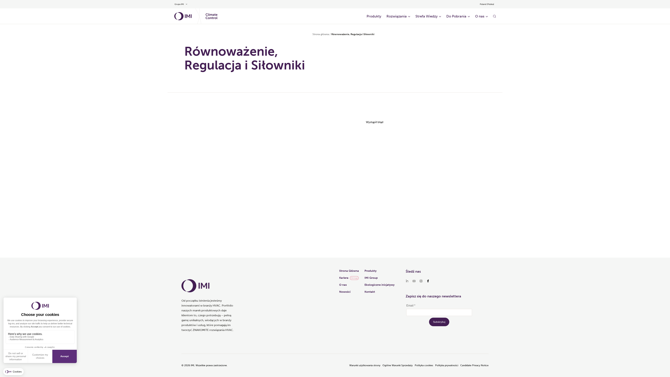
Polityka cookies (424, 365)
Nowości (345, 291)
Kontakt (369, 291)
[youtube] (414, 281)
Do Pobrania (456, 16)
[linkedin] (407, 281)
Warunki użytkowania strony (364, 365)
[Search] (494, 16)
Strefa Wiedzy (426, 16)
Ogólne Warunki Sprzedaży (397, 365)
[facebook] (428, 281)
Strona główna (320, 34)
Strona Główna (349, 270)
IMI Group (371, 277)
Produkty (374, 16)
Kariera (343, 277)
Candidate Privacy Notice (474, 365)
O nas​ (479, 16)
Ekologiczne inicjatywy (379, 284)
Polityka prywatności (446, 365)
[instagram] (421, 281)
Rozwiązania (396, 16)
